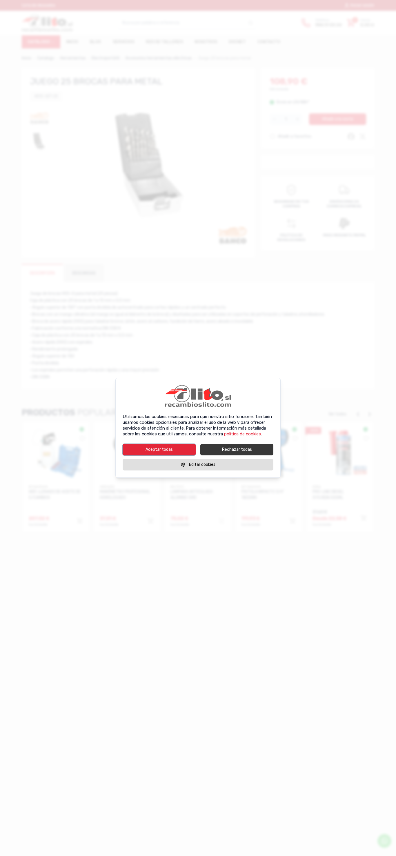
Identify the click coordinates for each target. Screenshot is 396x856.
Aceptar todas (159, 449)
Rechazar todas (237, 449)
